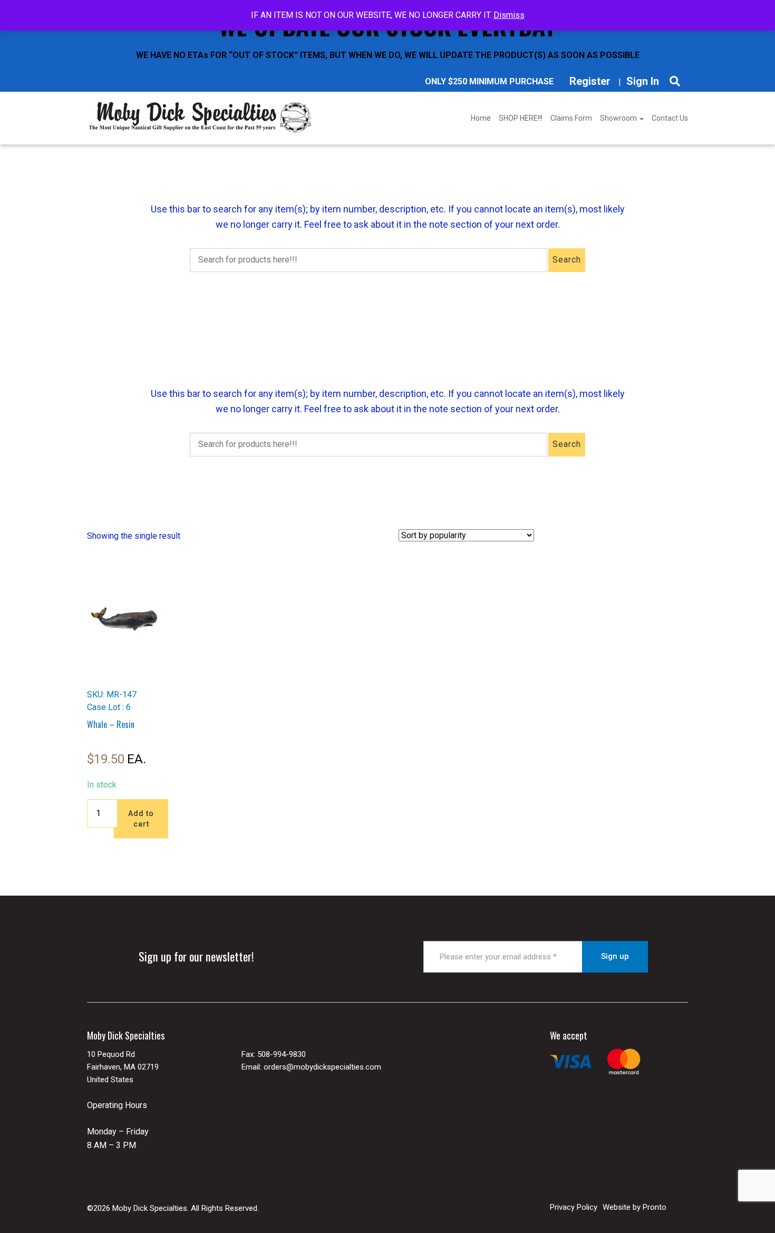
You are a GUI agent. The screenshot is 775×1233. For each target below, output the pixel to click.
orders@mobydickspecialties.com (322, 1067)
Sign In (642, 81)
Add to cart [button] (141, 818)
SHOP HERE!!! (520, 118)
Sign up (615, 956)
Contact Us (670, 118)
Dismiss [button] (509, 15)
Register (590, 81)
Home (481, 118)
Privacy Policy (573, 1207)
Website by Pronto (634, 1207)
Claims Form (571, 118)
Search (567, 260)
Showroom (619, 118)
